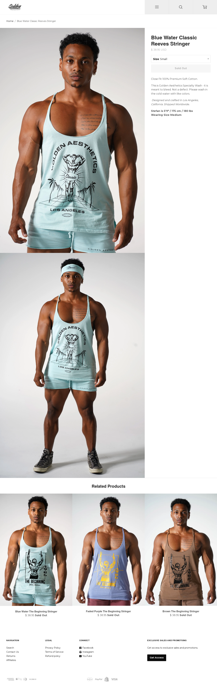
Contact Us (12, 651)
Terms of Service (54, 651)
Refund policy (52, 656)
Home (10, 21)
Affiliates (11, 660)
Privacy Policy (53, 647)
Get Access (157, 657)
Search (10, 647)
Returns (10, 656)
